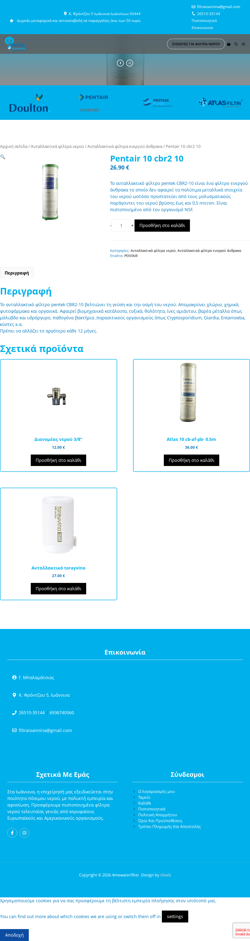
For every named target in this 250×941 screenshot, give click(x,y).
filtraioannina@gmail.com (218, 6)
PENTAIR (131, 255)
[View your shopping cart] (228, 44)
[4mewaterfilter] (15, 44)
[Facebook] (120, 63)
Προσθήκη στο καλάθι (162, 225)
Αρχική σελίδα (13, 146)
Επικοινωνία (202, 27)
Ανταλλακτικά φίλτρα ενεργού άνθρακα (124, 146)
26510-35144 (208, 13)
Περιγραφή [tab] (17, 273)
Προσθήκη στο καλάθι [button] (58, 460)
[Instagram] (129, 63)
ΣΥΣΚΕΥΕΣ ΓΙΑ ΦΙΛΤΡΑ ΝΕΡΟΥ (196, 44)
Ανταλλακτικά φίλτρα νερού (57, 146)
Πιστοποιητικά (204, 20)
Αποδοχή (14, 935)
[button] (236, 44)
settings (175, 916)
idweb (165, 875)
